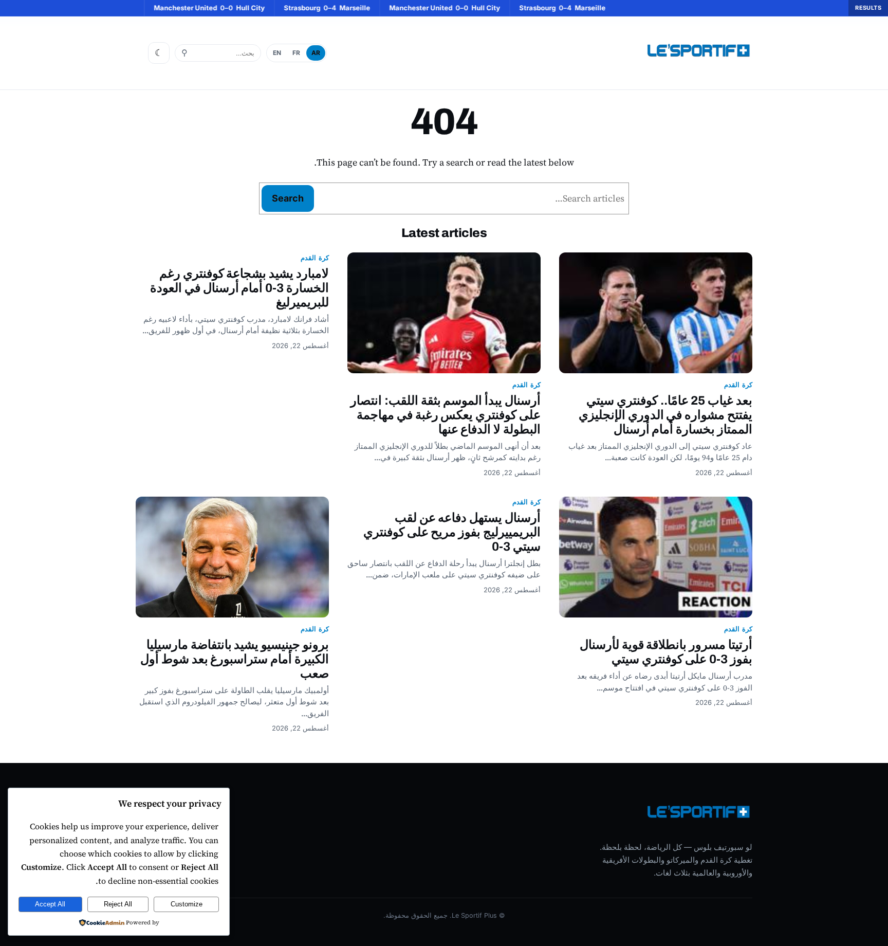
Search (288, 198)
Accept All (50, 904)
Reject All (118, 904)
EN (277, 53)
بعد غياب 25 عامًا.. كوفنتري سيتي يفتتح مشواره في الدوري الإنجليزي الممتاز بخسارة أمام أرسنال (665, 415)
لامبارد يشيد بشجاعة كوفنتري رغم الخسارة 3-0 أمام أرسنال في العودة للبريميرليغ (239, 288)
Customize (186, 904)
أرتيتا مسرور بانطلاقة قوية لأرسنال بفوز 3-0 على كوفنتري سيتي (666, 652)
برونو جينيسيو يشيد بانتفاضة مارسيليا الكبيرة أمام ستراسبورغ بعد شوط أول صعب (234, 659)
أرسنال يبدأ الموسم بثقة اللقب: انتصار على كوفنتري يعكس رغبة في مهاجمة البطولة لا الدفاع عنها (445, 415)
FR (296, 53)
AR (315, 53)
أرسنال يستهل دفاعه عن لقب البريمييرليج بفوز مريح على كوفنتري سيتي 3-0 (452, 532)
